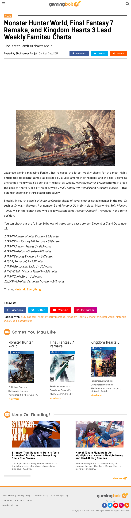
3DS (23, 316)
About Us (19, 500)
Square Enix (25, 320)
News (8, 15)
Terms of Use (8, 495)
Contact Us (7, 500)
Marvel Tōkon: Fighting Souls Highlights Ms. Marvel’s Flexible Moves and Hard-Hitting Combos (99, 455)
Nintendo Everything (27, 289)
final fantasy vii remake (51, 316)
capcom (31, 316)
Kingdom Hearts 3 (77, 316)
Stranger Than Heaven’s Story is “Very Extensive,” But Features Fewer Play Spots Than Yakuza (35, 455)
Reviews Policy (41, 495)
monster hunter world (102, 316)
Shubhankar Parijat (26, 53)
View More (13, 398)
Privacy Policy (23, 495)
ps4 (15, 320)
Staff (29, 500)
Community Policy (59, 495)
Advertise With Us (10, 505)
